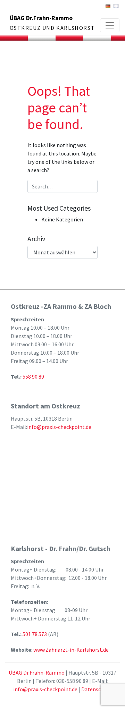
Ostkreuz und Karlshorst (52, 27)
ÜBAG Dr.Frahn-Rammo (41, 18)
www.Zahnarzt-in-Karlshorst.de (71, 649)
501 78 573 (35, 634)
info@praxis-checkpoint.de (59, 426)
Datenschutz (96, 689)
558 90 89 (33, 376)
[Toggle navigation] (109, 25)
